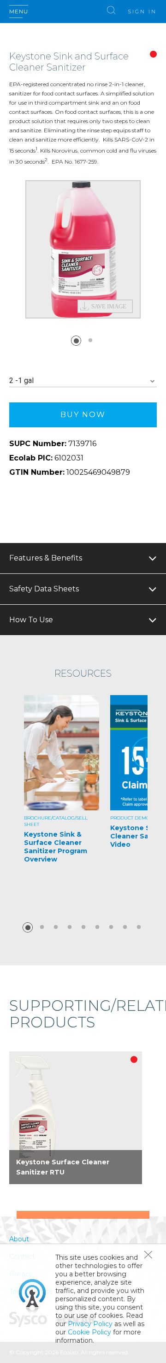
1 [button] (76, 340)
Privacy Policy (90, 1324)
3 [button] (55, 927)
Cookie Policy (89, 1332)
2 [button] (90, 340)
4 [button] (69, 927)
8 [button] (125, 927)
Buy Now (83, 414)
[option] (83, 249)
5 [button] (83, 927)
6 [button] (97, 927)
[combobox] (83, 381)
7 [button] (111, 927)
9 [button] (138, 927)
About (19, 1239)
